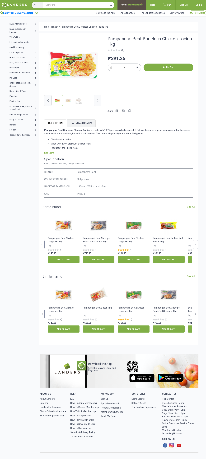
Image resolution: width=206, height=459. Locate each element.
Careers (44, 403)
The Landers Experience (143, 407)
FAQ (72, 399)
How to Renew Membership (84, 407)
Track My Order (108, 416)
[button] (111, 4)
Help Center (168, 399)
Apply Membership (110, 403)
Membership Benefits (112, 412)
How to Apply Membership (84, 403)
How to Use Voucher (80, 428)
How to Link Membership (83, 411)
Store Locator (138, 399)
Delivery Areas (138, 403)
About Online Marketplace (53, 411)
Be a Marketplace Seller (52, 415)
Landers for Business (50, 407)
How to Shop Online (80, 415)
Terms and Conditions (81, 436)
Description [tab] (55, 123)
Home (46, 26)
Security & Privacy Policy (82, 432)
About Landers (47, 399)
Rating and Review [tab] (81, 123)
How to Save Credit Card (82, 424)
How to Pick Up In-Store (82, 420)
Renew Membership (111, 407)
